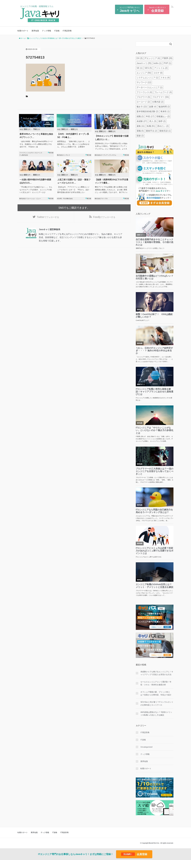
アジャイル (160, 68)
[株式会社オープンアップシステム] (112, 135)
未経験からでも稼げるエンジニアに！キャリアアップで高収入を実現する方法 (156, 673)
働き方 (142, 107)
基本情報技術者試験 (147, 111)
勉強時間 (164, 107)
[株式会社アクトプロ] (112, 180)
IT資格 (57, 31)
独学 (162, 121)
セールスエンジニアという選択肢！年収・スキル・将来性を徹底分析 (155, 683)
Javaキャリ (144, 63)
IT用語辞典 (67, 31)
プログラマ (143, 97)
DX (140, 58)
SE (139, 68)
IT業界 (167, 58)
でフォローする (48, 217)
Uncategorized (146, 747)
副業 (152, 107)
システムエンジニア (147, 78)
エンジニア (144, 73)
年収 (150, 116)
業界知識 (35, 31)
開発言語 (165, 131)
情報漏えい (163, 116)
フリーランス (144, 92)
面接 (140, 136)
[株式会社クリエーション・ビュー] (36, 180)
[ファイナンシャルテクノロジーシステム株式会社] (36, 135)
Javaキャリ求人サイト (157, 9)
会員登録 (135, 854)
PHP (167, 63)
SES (148, 68)
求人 (152, 121)
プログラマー (160, 97)
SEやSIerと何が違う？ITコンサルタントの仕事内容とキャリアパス (156, 703)
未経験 (142, 121)
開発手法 (151, 131)
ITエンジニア (152, 58)
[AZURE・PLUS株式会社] (74, 180)
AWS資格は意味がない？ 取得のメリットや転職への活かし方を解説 (156, 713)
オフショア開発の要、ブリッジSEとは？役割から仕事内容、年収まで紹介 (155, 693)
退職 (140, 131)
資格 (141, 126)
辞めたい (163, 126)
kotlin (158, 63)
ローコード (143, 102)
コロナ (158, 73)
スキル (165, 78)
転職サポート (23, 31)
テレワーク (144, 82)
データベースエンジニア (149, 87)
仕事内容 (157, 102)
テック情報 (46, 31)
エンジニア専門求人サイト (130, 9)
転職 (151, 126)
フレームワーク (163, 92)
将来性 (165, 111)
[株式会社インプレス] (74, 135)
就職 (140, 116)
